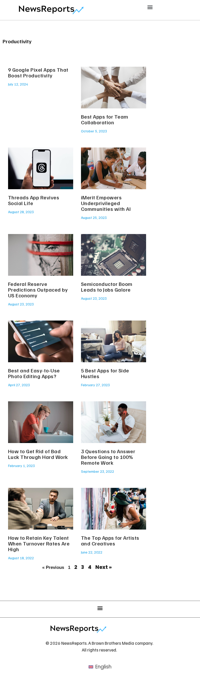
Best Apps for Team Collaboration (104, 119)
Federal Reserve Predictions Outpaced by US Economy (38, 289)
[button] (150, 7)
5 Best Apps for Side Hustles (105, 373)
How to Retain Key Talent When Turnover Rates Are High (39, 543)
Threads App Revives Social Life (33, 200)
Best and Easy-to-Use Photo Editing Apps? (34, 373)
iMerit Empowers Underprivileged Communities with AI (106, 203)
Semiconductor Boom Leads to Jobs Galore (107, 286)
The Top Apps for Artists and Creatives (110, 540)
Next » (103, 567)
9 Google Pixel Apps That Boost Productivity (38, 72)
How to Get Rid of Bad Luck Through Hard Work (38, 454)
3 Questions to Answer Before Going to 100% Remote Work (108, 457)
